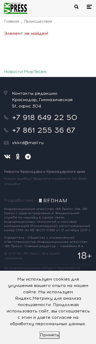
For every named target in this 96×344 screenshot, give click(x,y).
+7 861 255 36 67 (43, 130)
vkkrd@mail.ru (27, 142)
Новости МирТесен (25, 71)
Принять (49, 334)
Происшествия (38, 21)
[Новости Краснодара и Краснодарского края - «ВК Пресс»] (15, 8)
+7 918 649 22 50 (44, 117)
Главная (11, 21)
